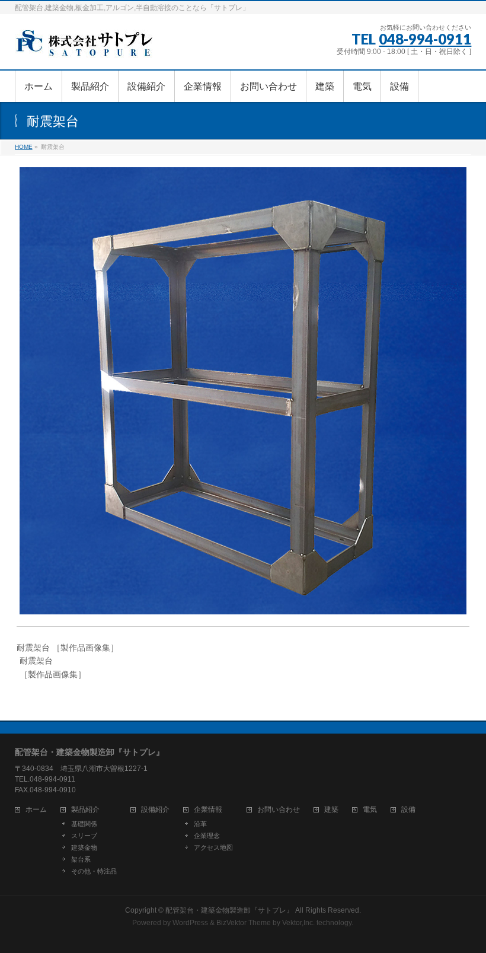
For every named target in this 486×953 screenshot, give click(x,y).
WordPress (190, 923)
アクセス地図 (213, 847)
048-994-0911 (425, 38)
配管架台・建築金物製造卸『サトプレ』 (229, 910)
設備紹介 (155, 810)
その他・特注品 (94, 871)
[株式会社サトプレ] (86, 47)
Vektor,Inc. (298, 923)
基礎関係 (84, 823)
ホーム (36, 810)
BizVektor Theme (243, 923)
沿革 (200, 823)
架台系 (81, 859)
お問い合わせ (278, 810)
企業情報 (208, 810)
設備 (408, 810)
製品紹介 (85, 810)
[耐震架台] (243, 390)
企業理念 (207, 835)
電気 (370, 810)
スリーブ (84, 835)
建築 (331, 810)
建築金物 (84, 847)
